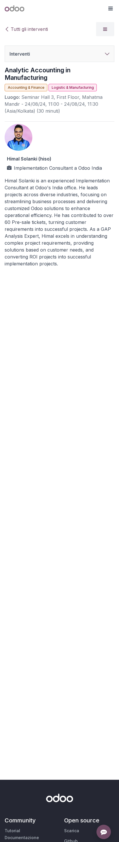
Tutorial (12, 830)
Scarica (71, 830)
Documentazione (22, 837)
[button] (110, 8)
